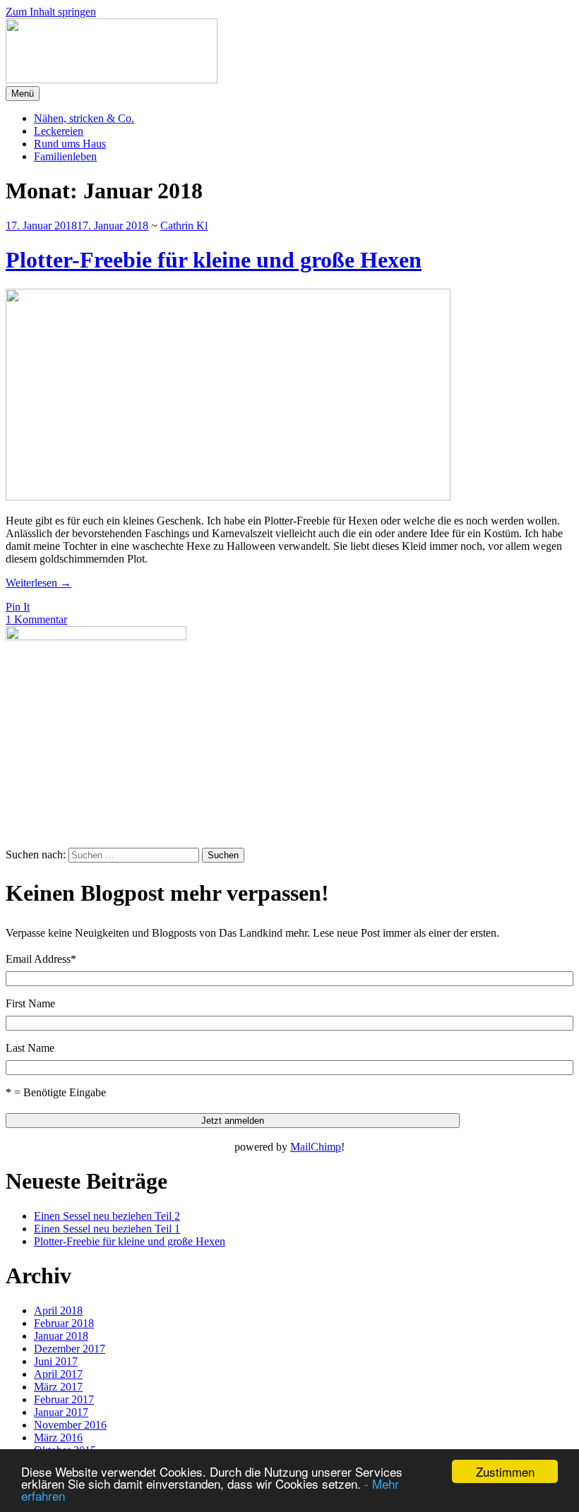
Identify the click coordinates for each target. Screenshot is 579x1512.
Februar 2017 (64, 1399)
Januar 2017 (61, 1412)
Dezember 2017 (69, 1349)
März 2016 (58, 1438)
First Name (30, 1003)
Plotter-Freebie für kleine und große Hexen (214, 259)
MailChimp (315, 1147)
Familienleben (65, 156)
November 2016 (70, 1425)
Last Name (30, 1048)
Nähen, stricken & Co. (84, 118)
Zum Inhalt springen (51, 12)
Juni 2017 (56, 1361)
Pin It (18, 607)
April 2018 (58, 1310)
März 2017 (58, 1387)
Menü (22, 93)
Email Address (41, 959)
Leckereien (58, 131)
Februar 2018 (64, 1323)
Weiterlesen (38, 583)
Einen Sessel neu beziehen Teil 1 (107, 1229)
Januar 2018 (61, 1336)
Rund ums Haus (70, 144)
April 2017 (58, 1374)
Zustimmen (505, 1471)
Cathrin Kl (184, 226)
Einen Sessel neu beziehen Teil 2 (107, 1216)
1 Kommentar (36, 619)
